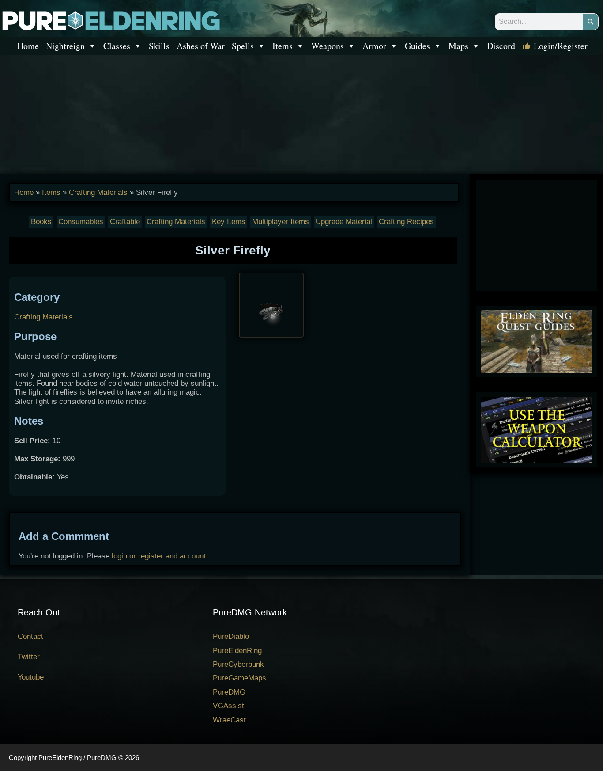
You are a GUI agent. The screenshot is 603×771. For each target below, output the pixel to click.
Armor (374, 46)
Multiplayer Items (280, 221)
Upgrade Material (344, 221)
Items (282, 46)
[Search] (590, 22)
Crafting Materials (98, 192)
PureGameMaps (239, 678)
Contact (30, 636)
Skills (159, 46)
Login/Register (561, 46)
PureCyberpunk (238, 664)
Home (28, 46)
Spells (243, 46)
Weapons (327, 46)
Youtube (31, 677)
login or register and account (159, 556)
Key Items (228, 221)
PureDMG (229, 692)
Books (41, 221)
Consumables (80, 221)
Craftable (125, 221)
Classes (116, 46)
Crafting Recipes (406, 221)
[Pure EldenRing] (110, 20)
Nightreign (65, 46)
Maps (458, 46)
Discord (501, 46)
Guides (417, 46)
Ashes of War (201, 46)
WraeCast (229, 720)
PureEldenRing (237, 650)
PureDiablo (231, 636)
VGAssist (228, 706)
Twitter (29, 657)
